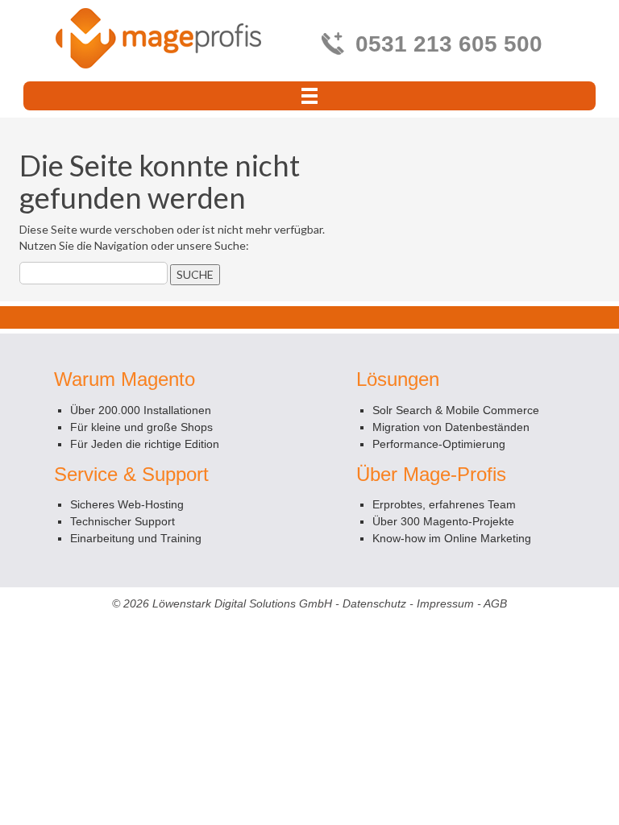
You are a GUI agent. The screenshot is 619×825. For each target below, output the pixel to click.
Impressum (445, 603)
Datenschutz (374, 603)
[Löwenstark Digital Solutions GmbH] (158, 37)
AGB (495, 603)
